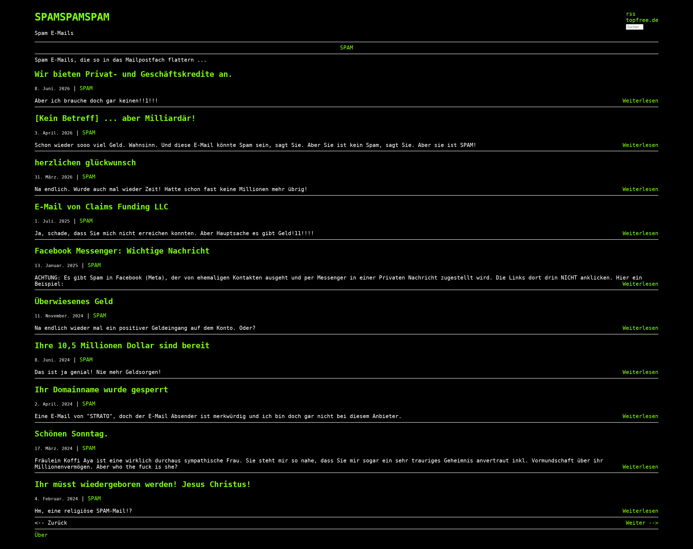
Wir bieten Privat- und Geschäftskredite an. (134, 74)
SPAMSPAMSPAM (72, 17)
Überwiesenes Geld (74, 301)
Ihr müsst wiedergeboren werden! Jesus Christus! (143, 484)
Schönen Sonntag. (71, 433)
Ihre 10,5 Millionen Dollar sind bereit (122, 345)
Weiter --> (642, 523)
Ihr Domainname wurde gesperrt (101, 389)
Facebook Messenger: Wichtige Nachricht (122, 250)
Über (41, 535)
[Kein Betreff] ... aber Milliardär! (115, 118)
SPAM (346, 48)
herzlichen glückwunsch (85, 162)
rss (631, 14)
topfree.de (642, 20)
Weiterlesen (640, 101)
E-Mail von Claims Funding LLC (101, 206)
